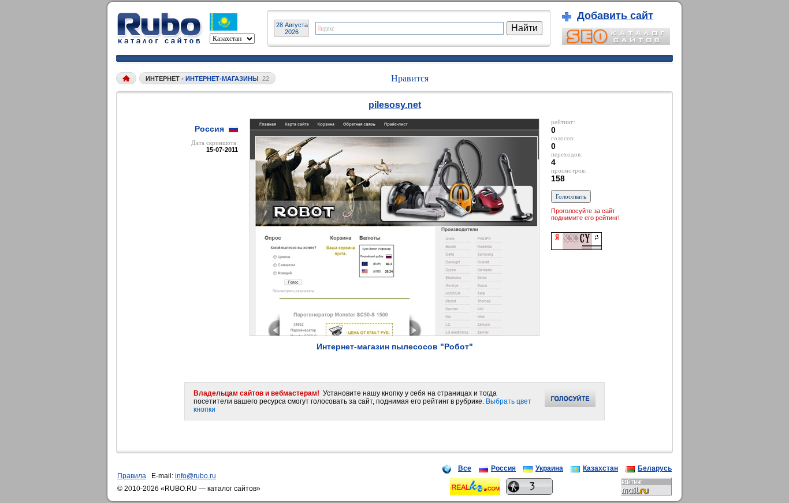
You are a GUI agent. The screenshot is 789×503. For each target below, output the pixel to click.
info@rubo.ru (195, 476)
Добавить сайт (615, 15)
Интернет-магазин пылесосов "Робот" (395, 346)
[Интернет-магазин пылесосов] (394, 333)
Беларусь (655, 468)
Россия (503, 468)
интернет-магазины (222, 78)
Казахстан (600, 468)
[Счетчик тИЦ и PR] (576, 247)
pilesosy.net (395, 105)
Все (464, 468)
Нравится (410, 78)
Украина (549, 468)
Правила (131, 476)
